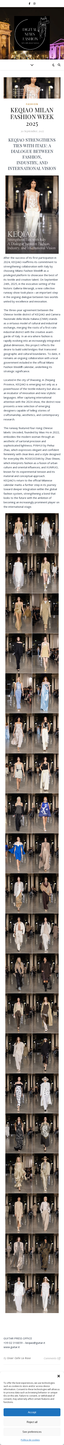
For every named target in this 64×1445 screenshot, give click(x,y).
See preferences (32, 1431)
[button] (58, 1376)
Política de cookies (30, 1439)
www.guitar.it (12, 1347)
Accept (32, 1412)
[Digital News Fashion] (32, 33)
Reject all (32, 1422)
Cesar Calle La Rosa (19, 1358)
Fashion (32, 104)
